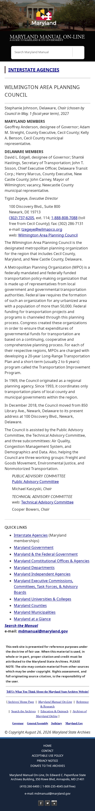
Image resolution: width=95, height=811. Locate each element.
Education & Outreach (54, 711)
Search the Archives (23, 711)
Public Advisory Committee (35, 481)
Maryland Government (33, 547)
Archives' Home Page (21, 701)
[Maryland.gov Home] (47, 19)
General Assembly (37, 723)
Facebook (41, 803)
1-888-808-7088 (64, 217)
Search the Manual (21, 625)
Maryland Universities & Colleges (42, 599)
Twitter (47, 803)
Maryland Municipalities (35, 612)
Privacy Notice (47, 760)
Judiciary (56, 723)
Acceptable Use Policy (47, 755)
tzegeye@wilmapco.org (41, 229)
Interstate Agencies (31, 535)
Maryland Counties (30, 605)
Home (47, 745)
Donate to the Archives (47, 766)
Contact (47, 751)
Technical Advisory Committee (47, 502)
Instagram (54, 803)
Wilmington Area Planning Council (48, 235)
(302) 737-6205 (21, 217)
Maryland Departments (34, 567)
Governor (18, 723)
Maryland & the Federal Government (46, 554)
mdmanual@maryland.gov (43, 631)
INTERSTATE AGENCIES (33, 70)
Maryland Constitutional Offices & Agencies (51, 560)
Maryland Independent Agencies (42, 574)
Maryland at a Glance (32, 618)
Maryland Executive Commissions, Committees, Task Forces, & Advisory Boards (46, 586)
